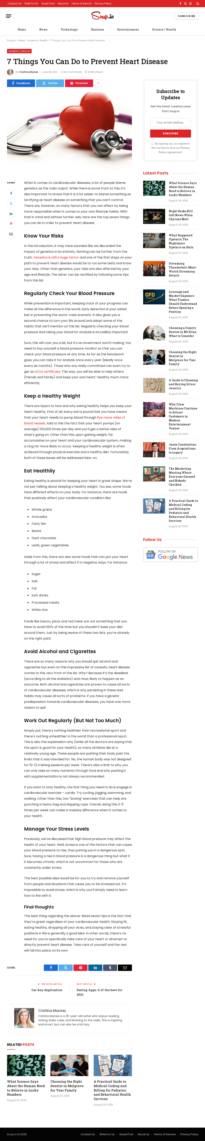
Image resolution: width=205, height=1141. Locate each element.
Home (22, 29)
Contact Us (14, 3)
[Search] (197, 3)
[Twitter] (11, 203)
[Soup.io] (102, 16)
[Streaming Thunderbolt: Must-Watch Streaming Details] (154, 268)
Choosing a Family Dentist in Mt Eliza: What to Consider (183, 332)
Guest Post (47, 3)
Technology (69, 29)
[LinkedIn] (11, 214)
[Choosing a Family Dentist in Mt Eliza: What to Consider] (154, 333)
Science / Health (164, 29)
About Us (63, 3)
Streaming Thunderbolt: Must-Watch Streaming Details (183, 269)
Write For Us (31, 3)
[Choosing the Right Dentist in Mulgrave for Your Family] (69, 1065)
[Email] (11, 234)
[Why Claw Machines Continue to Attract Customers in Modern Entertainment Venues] (154, 409)
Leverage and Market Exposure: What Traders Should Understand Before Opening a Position (183, 302)
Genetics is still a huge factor (56, 257)
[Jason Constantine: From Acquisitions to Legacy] (154, 449)
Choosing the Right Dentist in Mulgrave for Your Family (67, 1085)
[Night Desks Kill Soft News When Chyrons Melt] (154, 216)
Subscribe (186, 16)
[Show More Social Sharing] (98, 83)
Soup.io (11, 40)
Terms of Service (81, 3)
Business (97, 29)
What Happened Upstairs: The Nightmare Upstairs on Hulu (181, 241)
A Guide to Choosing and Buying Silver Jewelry (183, 384)
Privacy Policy (103, 3)
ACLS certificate (47, 371)
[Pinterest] (11, 224)
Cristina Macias (28, 72)
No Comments (73, 72)
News (43, 29)
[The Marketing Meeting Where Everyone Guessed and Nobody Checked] (154, 473)
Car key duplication (46, 990)
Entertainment (128, 29)
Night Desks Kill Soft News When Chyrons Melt (181, 215)
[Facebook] (11, 193)
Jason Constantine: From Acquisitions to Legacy (183, 448)
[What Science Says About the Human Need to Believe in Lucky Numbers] (26, 1065)
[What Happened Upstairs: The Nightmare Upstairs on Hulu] (154, 240)
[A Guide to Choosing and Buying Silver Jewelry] (154, 385)
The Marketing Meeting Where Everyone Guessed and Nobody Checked (182, 476)
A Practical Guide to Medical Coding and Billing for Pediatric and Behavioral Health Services (112, 1090)
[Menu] (8, 16)
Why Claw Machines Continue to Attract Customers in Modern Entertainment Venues (183, 416)
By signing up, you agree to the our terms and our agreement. (171, 148)
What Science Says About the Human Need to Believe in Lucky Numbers (26, 1087)
